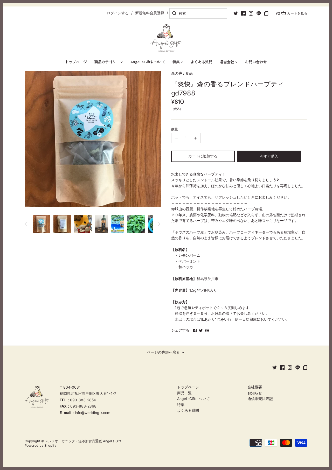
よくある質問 (188, 410)
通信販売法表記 (260, 398)
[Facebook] (243, 13)
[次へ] (159, 224)
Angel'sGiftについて (193, 398)
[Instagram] (251, 13)
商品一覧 (184, 393)
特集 (180, 404)
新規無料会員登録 (149, 13)
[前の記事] (26, 224)
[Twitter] (235, 13)
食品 (189, 73)
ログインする (118, 13)
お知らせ (254, 393)
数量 (174, 129)
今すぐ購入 (269, 156)
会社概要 (254, 387)
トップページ (188, 387)
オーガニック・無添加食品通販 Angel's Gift (88, 441)
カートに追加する (202, 156)
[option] (41, 224)
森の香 (176, 73)
